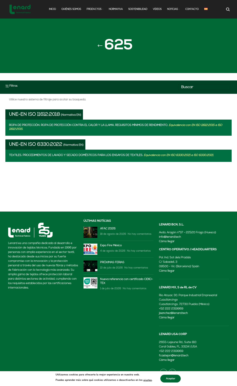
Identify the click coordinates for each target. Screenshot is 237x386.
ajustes (147, 380)
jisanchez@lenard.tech (173, 313)
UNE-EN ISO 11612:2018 (34, 114)
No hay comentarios (139, 234)
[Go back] (100, 46)
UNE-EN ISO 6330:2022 (35, 144)
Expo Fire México (111, 245)
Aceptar (170, 378)
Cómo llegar (167, 241)
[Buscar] (227, 9)
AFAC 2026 (108, 228)
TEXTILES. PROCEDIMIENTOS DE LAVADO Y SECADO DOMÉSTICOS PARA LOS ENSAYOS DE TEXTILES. (111, 155)
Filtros (13, 86)
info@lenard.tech (170, 237)
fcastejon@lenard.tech (173, 355)
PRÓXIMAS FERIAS (112, 262)
